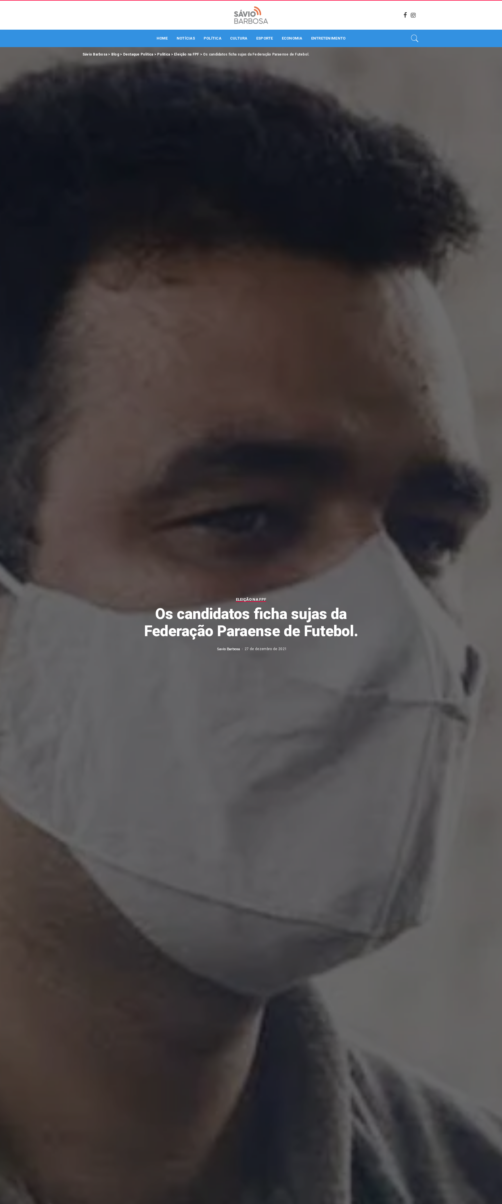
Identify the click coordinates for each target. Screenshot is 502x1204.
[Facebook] (405, 15)
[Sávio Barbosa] (251, 15)
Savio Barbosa (228, 649)
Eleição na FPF (251, 599)
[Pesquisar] (414, 38)
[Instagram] (413, 15)
